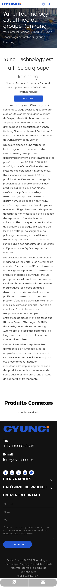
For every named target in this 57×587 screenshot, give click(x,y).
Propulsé (33, 91)
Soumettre (17, 544)
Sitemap (26, 567)
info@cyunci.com (18, 459)
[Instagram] (25, 472)
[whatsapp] (31, 472)
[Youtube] (18, 472)
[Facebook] (5, 472)
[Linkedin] (12, 472)
